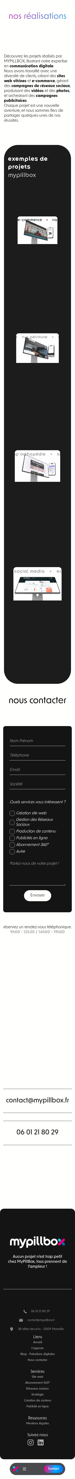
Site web (37, 1377)
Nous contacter (37, 1360)
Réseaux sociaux (37, 1388)
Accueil (37, 1342)
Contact (53, 1469)
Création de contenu (37, 1400)
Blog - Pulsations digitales (37, 1354)
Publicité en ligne (37, 1406)
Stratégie (37, 1394)
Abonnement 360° (37, 1382)
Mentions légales (37, 1423)
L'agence (37, 1348)
